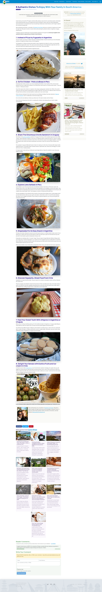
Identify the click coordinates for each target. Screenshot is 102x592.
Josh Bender (53, 543)
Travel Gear (74, 1)
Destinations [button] (61, 1)
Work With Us (80, 584)
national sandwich (26, 137)
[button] (100, 1)
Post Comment (21, 573)
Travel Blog (72, 584)
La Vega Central (28, 368)
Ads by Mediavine (19, 586)
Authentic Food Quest (38, 27)
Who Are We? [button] (88, 1)
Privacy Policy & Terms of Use (20, 584)
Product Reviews (81, 1)
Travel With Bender (23, 583)
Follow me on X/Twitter (71, 63)
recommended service (79, 67)
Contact (84, 584)
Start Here (56, 1)
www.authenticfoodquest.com (39, 412)
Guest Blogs (18, 9)
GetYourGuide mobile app (75, 13)
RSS (76, 584)
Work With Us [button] (95, 1)
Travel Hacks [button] (68, 1)
